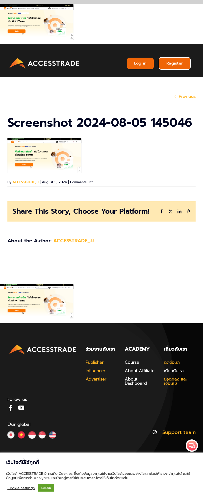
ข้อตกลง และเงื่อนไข (175, 381)
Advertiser (96, 379)
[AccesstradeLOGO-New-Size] (44, 58)
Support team (179, 432)
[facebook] (10, 408)
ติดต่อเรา (172, 362)
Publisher (95, 362)
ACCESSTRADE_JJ (26, 182)
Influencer (95, 370)
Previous (187, 96)
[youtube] (21, 408)
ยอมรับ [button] (46, 487)
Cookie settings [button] (21, 488)
